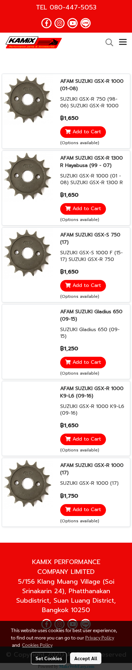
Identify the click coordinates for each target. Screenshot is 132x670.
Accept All (85, 658)
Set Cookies (49, 658)
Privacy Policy (99, 637)
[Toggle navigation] (123, 42)
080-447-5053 (73, 7)
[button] (107, 42)
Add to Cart (86, 132)
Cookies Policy (37, 645)
